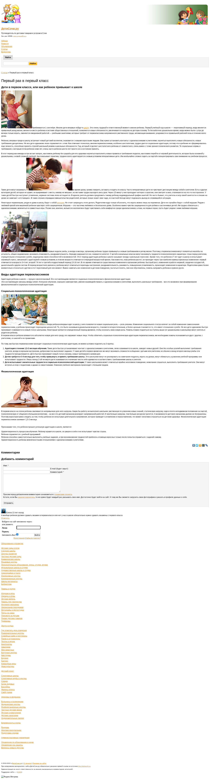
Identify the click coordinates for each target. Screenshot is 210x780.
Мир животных (7, 650)
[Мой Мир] (203, 445)
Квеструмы (6, 655)
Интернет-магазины (10, 604)
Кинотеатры (6, 644)
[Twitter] (197, 445)
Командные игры (8, 664)
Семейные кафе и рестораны (14, 636)
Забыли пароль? (33, 538)
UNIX (19, 772)
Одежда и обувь (8, 596)
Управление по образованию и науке (17, 742)
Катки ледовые (7, 684)
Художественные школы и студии (16, 570)
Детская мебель (8, 599)
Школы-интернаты (9, 581)
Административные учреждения (15, 738)
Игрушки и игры (8, 593)
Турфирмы (5, 621)
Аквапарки (5, 647)
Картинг (4, 661)
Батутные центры (9, 653)
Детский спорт (7, 671)
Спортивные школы (10, 676)
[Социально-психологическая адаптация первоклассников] (24, 324)
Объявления (6, 46)
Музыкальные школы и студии (14, 568)
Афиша (4, 41)
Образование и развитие (12, 543)
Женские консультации (11, 730)
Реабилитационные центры (13, 707)
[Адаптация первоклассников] (24, 406)
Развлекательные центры (12, 633)
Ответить (5, 518)
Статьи (4, 49)
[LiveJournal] (206, 445)
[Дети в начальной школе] (49, 190)
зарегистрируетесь (26, 497)
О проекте (27, 763)
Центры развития (9, 554)
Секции (4, 681)
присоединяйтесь (19, 36)
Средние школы (8, 551)
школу (86, 128)
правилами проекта (63, 494)
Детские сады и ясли (10, 548)
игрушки (60, 203)
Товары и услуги (8, 589)
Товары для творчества (11, 602)
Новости (5, 44)
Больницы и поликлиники (12, 702)
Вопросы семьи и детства (12, 748)
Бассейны (5, 687)
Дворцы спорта (8, 690)
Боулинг (4, 658)
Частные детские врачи (11, 710)
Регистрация (19, 538)
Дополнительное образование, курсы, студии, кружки (24, 565)
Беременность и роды (11, 723)
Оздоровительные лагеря (12, 718)
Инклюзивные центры (10, 576)
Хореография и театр (10, 573)
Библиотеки (6, 584)
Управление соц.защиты (12, 745)
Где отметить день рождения (14, 630)
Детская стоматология (11, 713)
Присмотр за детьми (10, 616)
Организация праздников (12, 607)
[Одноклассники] (200, 445)
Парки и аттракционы (10, 639)
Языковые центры (9, 562)
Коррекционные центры (11, 579)
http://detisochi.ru (84, 766)
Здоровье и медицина (10, 697)
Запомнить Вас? (9, 535)
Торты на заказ (7, 613)
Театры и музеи (8, 641)
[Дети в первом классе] (16, 128)
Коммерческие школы (10, 559)
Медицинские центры (10, 704)
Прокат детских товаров (11, 618)
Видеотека (6, 52)
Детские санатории (9, 715)
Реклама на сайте (39, 763)
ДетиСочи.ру (10, 28)
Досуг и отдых (7, 626)
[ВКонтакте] (193, 445)
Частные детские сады (11, 556)
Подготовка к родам (9, 733)
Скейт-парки (6, 692)
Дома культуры (7, 666)
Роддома (5, 727)
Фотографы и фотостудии (12, 610)
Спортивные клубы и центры (14, 678)
